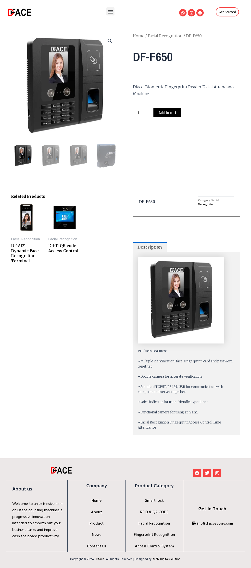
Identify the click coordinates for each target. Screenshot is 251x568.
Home (138, 35)
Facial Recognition (165, 35)
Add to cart (167, 112)
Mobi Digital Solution (167, 559)
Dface (100, 559)
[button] (110, 11)
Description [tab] (150, 247)
